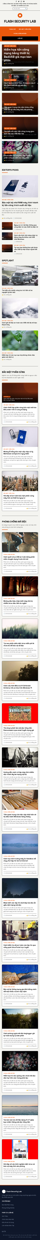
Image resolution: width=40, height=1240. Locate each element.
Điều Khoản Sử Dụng (8, 1222)
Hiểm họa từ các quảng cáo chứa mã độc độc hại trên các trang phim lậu (19, 1077)
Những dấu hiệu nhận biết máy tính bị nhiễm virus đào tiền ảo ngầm (18, 602)
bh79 (4, 1231)
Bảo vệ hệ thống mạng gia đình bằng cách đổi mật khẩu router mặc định (19, 990)
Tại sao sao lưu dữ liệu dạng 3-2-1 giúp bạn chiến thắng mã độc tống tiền (18, 1121)
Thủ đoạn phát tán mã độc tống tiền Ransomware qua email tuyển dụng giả (18, 729)
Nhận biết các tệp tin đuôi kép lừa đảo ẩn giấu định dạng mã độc (19, 904)
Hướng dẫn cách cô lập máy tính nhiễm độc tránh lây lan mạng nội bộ (18, 773)
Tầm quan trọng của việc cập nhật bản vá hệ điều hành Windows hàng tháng (19, 815)
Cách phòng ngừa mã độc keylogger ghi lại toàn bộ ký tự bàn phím (19, 1034)
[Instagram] (21, 1)
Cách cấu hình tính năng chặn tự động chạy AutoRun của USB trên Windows (25, 237)
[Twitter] (18, 1)
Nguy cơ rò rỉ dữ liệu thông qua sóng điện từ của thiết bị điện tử (26, 226)
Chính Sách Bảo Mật (8, 1219)
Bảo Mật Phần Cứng (25, 29)
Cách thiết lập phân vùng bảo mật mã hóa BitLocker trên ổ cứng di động (19, 408)
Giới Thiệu (5, 1216)
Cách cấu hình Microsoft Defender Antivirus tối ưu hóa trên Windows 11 (17, 687)
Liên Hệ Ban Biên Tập (8, 1225)
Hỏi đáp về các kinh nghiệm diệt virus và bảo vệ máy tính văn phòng (19, 1165)
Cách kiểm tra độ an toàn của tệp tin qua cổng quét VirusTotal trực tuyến (19, 946)
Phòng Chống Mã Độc (20, 33)
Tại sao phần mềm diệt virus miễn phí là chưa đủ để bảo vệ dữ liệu (18, 644)
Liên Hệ (20, 38)
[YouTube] (23, 1)
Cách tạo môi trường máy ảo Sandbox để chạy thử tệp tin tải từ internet (19, 860)
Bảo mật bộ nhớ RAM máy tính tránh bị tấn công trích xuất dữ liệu (20, 204)
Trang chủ (12, 29)
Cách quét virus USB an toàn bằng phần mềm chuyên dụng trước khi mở (19, 558)
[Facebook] (16, 1)
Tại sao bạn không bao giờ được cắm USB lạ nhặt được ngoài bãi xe (26, 249)
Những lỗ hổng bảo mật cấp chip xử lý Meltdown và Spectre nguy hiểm (18, 453)
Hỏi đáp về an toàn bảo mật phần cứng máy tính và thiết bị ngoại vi (18, 497)
